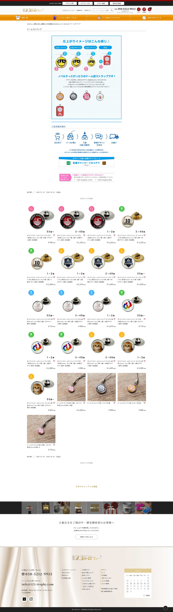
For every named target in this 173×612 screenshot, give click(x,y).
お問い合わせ (86, 589)
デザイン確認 (101, 3)
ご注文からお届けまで (88, 584)
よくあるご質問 (86, 578)
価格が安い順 (40, 192)
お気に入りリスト (106, 578)
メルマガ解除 (105, 584)
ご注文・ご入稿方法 (88, 586)
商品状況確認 (117, 3)
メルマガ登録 (105, 581)
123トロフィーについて (69, 10)
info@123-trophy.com (38, 584)
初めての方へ (66, 572)
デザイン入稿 (69, 3)
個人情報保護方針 (106, 591)
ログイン (104, 570)
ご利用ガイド (87, 10)
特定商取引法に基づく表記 (109, 589)
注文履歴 (104, 575)
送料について (86, 575)
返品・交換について (88, 572)
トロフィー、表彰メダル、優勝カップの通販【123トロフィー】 (44, 24)
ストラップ (67, 24)
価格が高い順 (50, 192)
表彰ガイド (65, 575)
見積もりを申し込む (86, 537)
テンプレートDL (85, 3)
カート (103, 572)
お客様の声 (79, 10)
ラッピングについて (87, 581)
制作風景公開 (66, 578)
